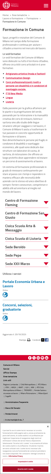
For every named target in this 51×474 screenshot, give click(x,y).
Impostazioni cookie (25, 461)
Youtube (38, 358)
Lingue (9, 97)
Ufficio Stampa (10, 372)
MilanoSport (43, 393)
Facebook (46, 340)
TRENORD (28, 390)
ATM (7, 387)
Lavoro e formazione (13, 18)
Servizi (6, 368)
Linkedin (46, 358)
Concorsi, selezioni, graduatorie (17, 307)
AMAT (20, 387)
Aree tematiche (20, 15)
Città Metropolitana (28, 384)
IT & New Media (14, 93)
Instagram (42, 358)
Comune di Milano (11, 364)
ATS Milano (42, 384)
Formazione (33, 18)
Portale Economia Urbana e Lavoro (24, 283)
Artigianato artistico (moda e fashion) (25, 73)
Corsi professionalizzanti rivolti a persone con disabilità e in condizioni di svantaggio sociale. (26, 85)
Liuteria (10, 102)
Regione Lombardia (10, 384)
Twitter (42, 340)
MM (33, 387)
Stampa (24, 339)
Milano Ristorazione (28, 393)
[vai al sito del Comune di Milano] (10, 5)
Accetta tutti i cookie (25, 469)
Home (6, 15)
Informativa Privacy (15, 456)
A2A (27, 387)
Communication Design (18, 78)
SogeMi (8, 396)
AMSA (13, 387)
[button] (26, 202)
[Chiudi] (48, 426)
